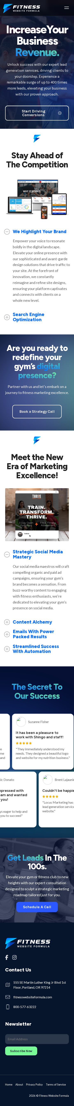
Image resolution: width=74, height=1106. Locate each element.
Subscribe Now (21, 1051)
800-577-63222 (24, 1007)
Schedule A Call (37, 907)
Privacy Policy (34, 1084)
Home (8, 1084)
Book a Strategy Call (37, 411)
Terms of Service (56, 1084)
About (19, 1084)
